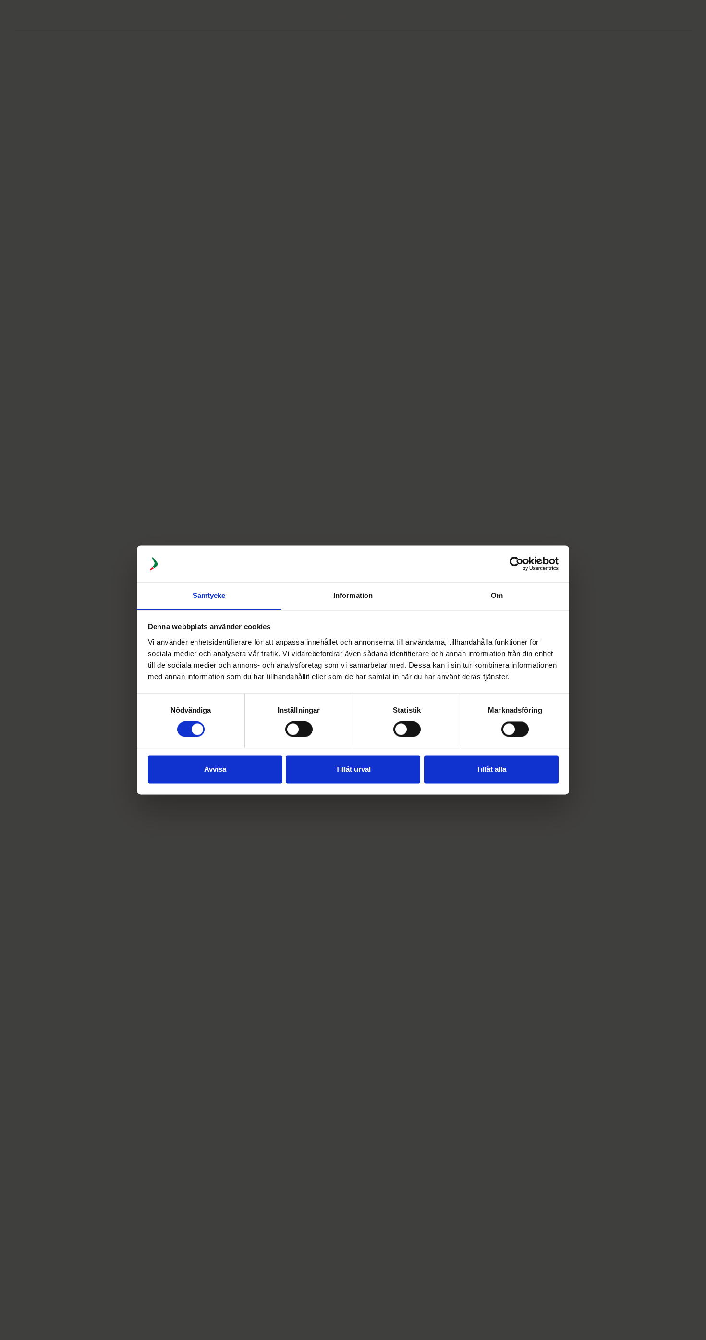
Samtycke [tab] (209, 595)
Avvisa (215, 769)
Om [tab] (497, 595)
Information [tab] (353, 595)
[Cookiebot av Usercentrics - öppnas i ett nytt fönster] (517, 564)
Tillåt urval (353, 769)
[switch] (299, 729)
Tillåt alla (491, 769)
